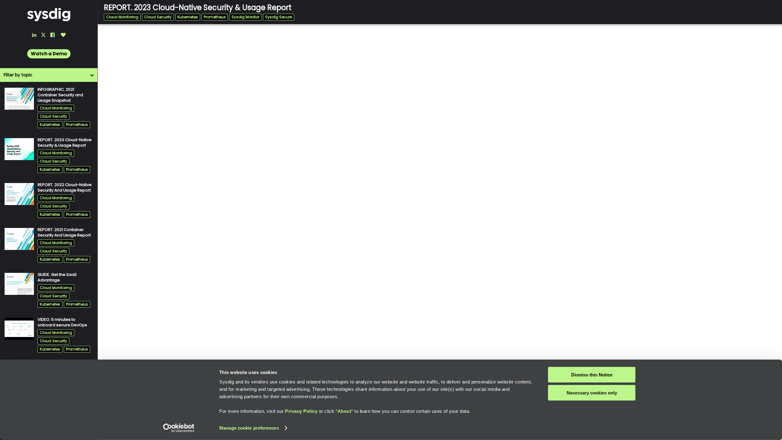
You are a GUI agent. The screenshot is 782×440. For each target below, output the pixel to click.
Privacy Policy (301, 411)
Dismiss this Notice (591, 374)
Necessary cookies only (592, 392)
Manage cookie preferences (249, 428)
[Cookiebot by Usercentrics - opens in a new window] (179, 428)
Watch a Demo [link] (49, 53)
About (345, 411)
